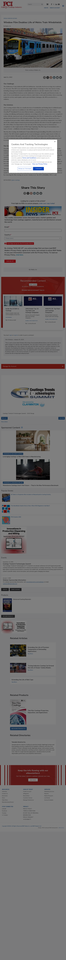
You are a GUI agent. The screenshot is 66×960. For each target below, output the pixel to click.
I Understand (38, 168)
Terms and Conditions (29, 158)
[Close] (55, 141)
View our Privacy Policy (39, 164)
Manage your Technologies (25, 168)
